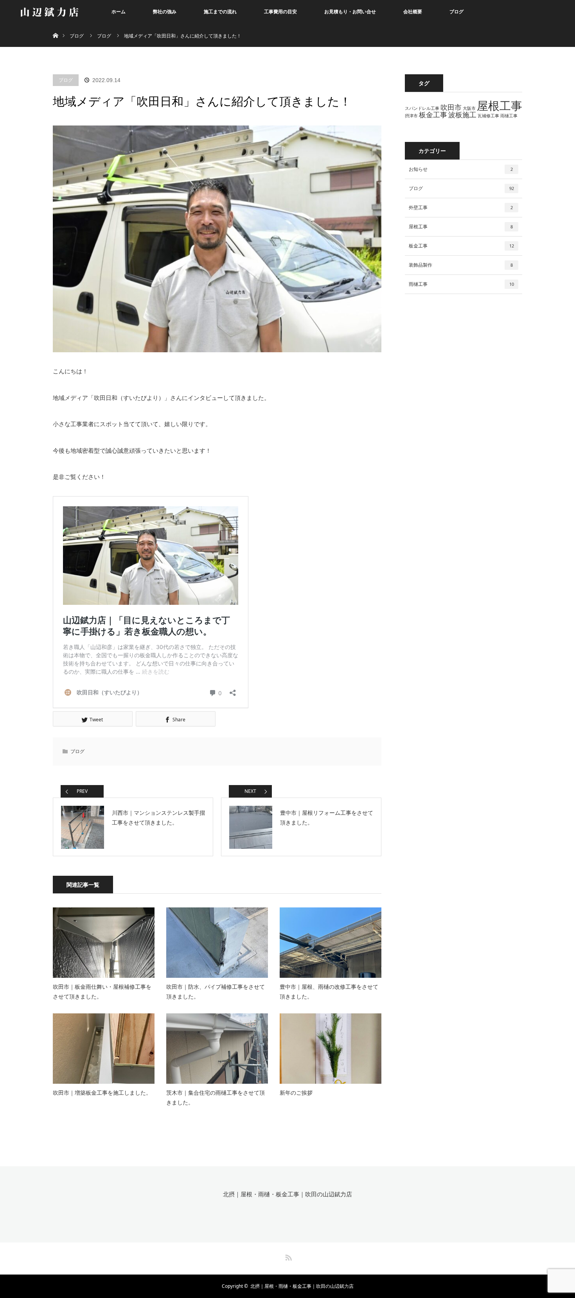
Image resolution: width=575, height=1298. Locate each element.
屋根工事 (499, 105)
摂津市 (411, 115)
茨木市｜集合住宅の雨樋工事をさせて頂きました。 (215, 1097)
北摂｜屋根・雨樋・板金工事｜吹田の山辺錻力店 (287, 1194)
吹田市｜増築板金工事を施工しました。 (102, 1092)
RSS (287, 1256)
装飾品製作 (461, 265)
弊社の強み (164, 11)
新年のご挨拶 (296, 1092)
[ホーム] (55, 26)
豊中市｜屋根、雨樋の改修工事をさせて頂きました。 (329, 991)
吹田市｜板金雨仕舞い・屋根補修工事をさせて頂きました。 (102, 991)
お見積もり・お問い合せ (350, 11)
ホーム (118, 11)
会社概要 (412, 11)
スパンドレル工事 (422, 108)
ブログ (456, 11)
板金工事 (433, 114)
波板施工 (462, 114)
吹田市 (451, 107)
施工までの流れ (220, 11)
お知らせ (461, 169)
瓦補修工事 (488, 115)
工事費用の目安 (280, 11)
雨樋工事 (509, 115)
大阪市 (469, 108)
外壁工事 (461, 207)
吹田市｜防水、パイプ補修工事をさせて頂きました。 (215, 991)
